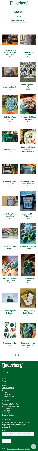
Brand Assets (6, 394)
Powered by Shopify (24, 449)
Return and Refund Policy (11, 404)
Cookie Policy (7, 408)
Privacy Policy (7, 413)
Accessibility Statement (10, 406)
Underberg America (12, 449)
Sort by (19, 16)
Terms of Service (8, 415)
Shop (4, 383)
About (4, 381)
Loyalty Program (8, 388)
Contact (5, 392)
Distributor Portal (8, 397)
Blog (3, 390)
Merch (4, 386)
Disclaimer (6, 411)
